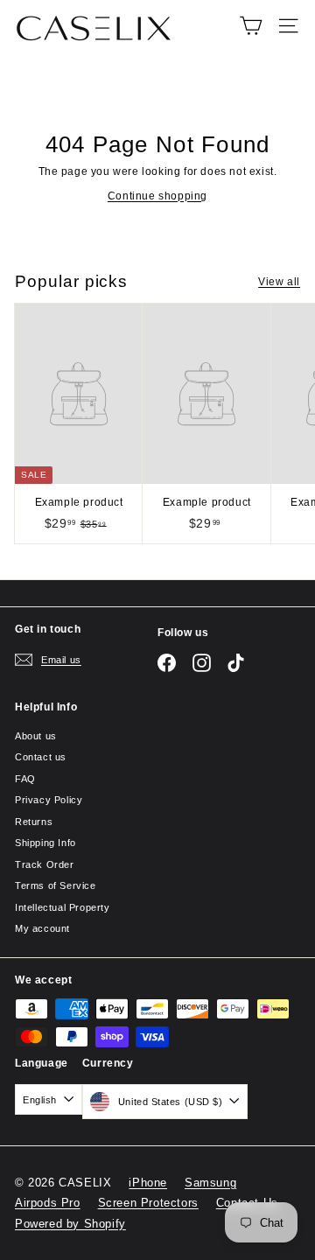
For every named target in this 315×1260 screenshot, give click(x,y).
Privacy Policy (48, 799)
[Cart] (250, 26)
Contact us (40, 757)
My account (42, 928)
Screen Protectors (148, 1202)
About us (36, 736)
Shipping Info (45, 842)
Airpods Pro (47, 1202)
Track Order (44, 864)
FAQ (25, 779)
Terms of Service (55, 885)
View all (279, 282)
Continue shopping (157, 196)
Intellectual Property (62, 907)
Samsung (210, 1182)
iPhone (148, 1182)
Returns (33, 821)
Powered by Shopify (70, 1223)
